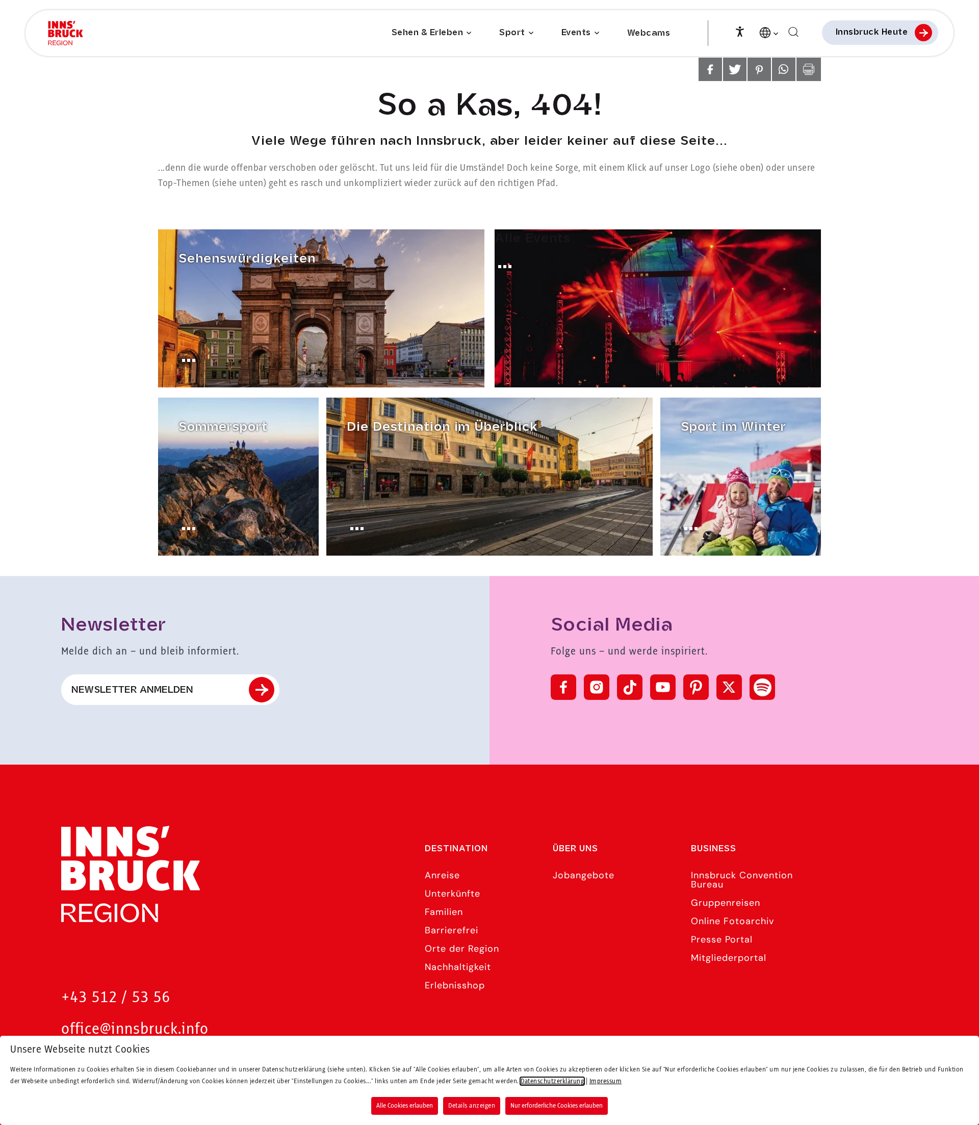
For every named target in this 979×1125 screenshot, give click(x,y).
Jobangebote (583, 875)
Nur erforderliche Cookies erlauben (556, 1105)
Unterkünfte (452, 893)
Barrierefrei (451, 930)
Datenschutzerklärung (552, 1081)
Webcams (649, 33)
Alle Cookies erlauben (404, 1105)
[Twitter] (729, 687)
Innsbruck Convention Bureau (742, 880)
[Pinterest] (696, 687)
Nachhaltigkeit (458, 967)
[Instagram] (596, 687)
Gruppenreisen (725, 903)
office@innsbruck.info (135, 1029)
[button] (710, 69)
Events (576, 33)
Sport (512, 33)
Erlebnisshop (455, 985)
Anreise (442, 875)
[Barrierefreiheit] (740, 30)
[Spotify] (762, 687)
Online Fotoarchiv (732, 921)
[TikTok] (629, 687)
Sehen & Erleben (427, 33)
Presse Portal (722, 939)
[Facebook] (563, 687)
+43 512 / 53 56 (115, 997)
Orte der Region (462, 949)
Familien (444, 912)
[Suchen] (793, 32)
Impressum (605, 1081)
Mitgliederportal (728, 958)
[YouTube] (663, 687)
